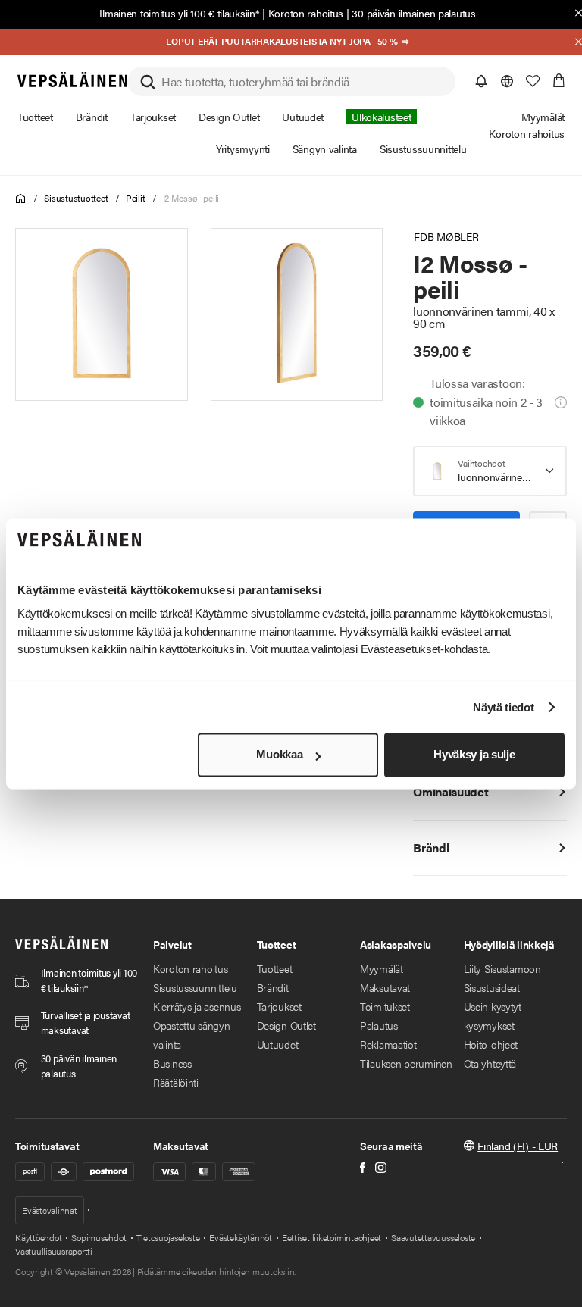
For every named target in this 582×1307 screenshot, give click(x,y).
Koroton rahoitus (306, 12)
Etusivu (21, 199)
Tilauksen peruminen (406, 1063)
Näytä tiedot (503, 707)
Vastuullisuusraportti (53, 1251)
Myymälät (381, 968)
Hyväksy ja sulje (474, 755)
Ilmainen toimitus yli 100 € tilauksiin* (179, 12)
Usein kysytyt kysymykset (492, 1016)
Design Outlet (286, 1025)
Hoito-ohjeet (491, 1044)
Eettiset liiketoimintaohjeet (331, 1237)
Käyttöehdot (38, 1237)
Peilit (136, 198)
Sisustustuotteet (76, 198)
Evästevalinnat (49, 1210)
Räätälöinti (176, 1082)
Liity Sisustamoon (502, 968)
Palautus (379, 1025)
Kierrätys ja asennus (196, 1006)
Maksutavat (385, 987)
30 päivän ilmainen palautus (413, 12)
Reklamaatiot (388, 1044)
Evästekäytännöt (240, 1237)
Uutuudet (278, 1044)
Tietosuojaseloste (168, 1237)
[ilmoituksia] (481, 81)
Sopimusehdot (98, 1237)
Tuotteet (275, 968)
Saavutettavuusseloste (433, 1237)
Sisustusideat (492, 987)
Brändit (273, 987)
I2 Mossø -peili (191, 198)
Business (172, 1063)
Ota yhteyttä (490, 1063)
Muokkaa (279, 755)
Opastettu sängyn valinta (191, 1035)
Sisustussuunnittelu (195, 987)
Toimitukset (385, 1006)
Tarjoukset (279, 1006)
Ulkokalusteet (381, 116)
